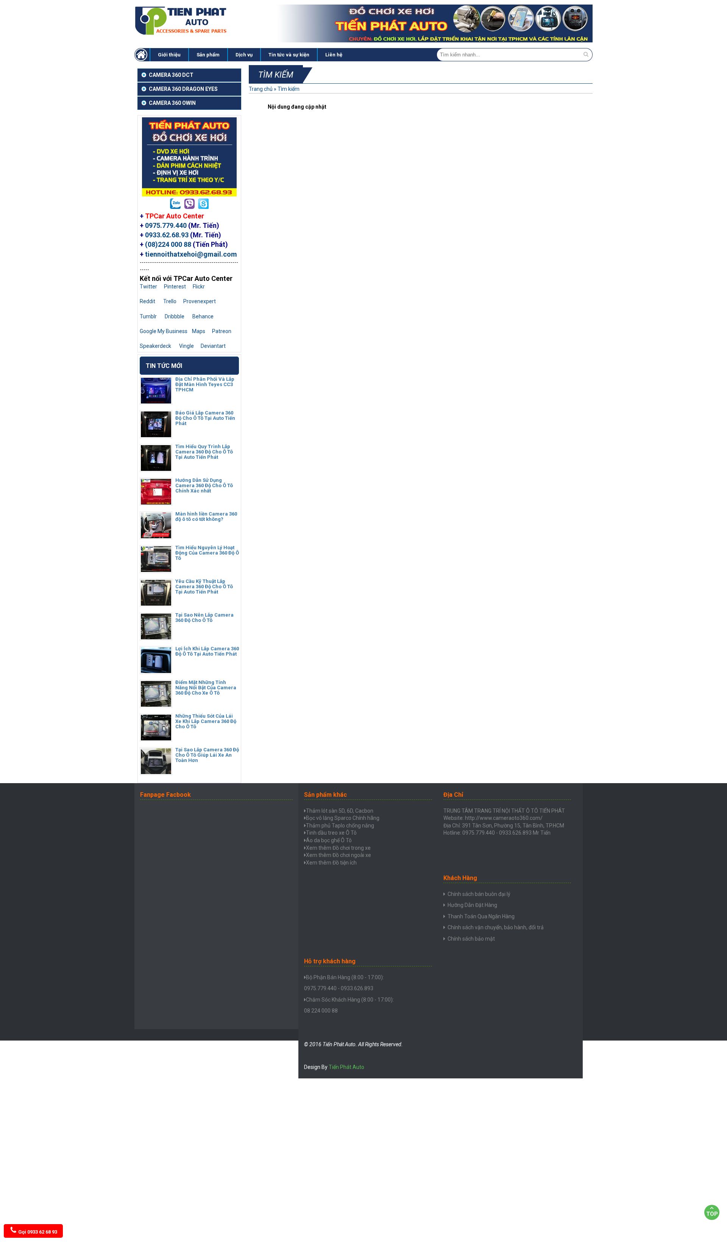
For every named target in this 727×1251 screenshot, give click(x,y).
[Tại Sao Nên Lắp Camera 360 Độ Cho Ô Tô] (156, 637)
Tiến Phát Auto (346, 1067)
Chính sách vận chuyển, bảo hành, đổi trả (496, 927)
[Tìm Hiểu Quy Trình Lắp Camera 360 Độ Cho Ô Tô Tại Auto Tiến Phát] (156, 469)
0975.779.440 (166, 225)
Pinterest (175, 287)
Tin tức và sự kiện (288, 55)
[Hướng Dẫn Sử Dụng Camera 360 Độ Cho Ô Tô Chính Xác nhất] (156, 503)
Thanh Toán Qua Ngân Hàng (481, 916)
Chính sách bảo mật (471, 939)
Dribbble (174, 316)
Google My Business (163, 331)
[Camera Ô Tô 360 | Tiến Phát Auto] (181, 34)
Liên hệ (333, 55)
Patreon (221, 331)
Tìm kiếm (289, 89)
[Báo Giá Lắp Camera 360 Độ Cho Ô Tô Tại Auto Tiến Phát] (156, 435)
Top (712, 1213)
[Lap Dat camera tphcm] (142, 54)
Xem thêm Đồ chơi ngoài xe (338, 855)
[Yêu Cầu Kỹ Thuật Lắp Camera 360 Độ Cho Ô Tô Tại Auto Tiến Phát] (156, 604)
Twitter (148, 287)
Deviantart (213, 346)
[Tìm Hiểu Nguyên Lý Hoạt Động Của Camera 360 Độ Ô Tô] (156, 570)
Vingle (186, 346)
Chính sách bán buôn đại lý (479, 894)
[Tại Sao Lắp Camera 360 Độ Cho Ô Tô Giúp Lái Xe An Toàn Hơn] (156, 772)
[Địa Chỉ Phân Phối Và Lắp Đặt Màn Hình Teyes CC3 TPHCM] (156, 402)
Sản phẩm (208, 55)
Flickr (199, 287)
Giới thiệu (169, 55)
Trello (169, 301)
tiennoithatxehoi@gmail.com (191, 254)
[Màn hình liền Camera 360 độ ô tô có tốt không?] (156, 536)
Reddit (147, 301)
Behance (203, 316)
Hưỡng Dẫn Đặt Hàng (472, 905)
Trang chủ (261, 89)
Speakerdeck (155, 346)
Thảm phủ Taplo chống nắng (340, 826)
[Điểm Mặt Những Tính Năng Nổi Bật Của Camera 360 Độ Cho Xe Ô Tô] (156, 705)
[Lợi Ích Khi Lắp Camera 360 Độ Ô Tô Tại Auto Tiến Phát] (156, 671)
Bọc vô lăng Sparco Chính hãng (342, 818)
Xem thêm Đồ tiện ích (331, 863)
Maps (198, 331)
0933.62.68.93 (167, 235)
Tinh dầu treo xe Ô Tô (331, 833)
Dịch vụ (244, 55)
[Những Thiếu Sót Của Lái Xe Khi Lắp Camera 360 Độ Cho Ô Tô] (156, 738)
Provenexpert (199, 301)
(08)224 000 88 (168, 244)
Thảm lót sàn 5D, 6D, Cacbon (339, 811)
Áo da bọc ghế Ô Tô (329, 840)
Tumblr (148, 316)
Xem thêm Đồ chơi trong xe (338, 848)
